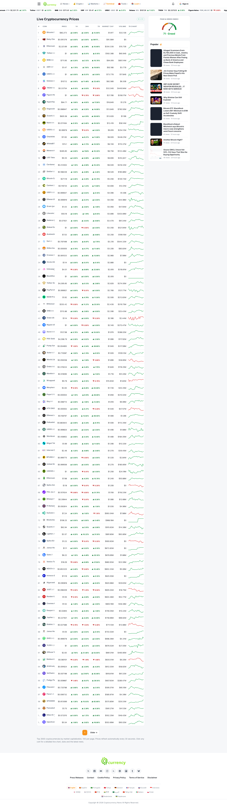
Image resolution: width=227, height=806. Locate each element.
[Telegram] (119, 771)
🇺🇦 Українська (121, 796)
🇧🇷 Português (95, 788)
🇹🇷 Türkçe (107, 788)
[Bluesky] (138, 771)
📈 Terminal (108, 4)
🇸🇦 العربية (116, 792)
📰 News (64, 4)
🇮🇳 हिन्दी (106, 792)
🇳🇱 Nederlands (106, 796)
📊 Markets (93, 4)
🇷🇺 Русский (142, 788)
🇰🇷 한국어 (87, 792)
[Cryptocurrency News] (49, 4)
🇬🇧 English (71, 788)
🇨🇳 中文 (97, 792)
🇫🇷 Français (130, 788)
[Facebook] (94, 771)
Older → (93, 732)
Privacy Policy (119, 777)
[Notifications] (173, 4)
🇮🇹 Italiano (139, 792)
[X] (88, 771)
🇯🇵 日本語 (76, 792)
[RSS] (113, 771)
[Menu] (39, 4)
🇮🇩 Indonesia (154, 788)
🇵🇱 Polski (150, 792)
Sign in (185, 4)
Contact (90, 777)
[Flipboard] (126, 771)
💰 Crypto (78, 4)
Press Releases (77, 777)
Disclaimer (152, 777)
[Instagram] (107, 771)
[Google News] (100, 771)
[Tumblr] (132, 771)
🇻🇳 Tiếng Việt (127, 792)
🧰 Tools (122, 4)
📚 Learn (136, 4)
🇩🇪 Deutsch (119, 788)
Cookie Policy (103, 777)
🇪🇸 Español (83, 788)
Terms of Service (136, 777)
